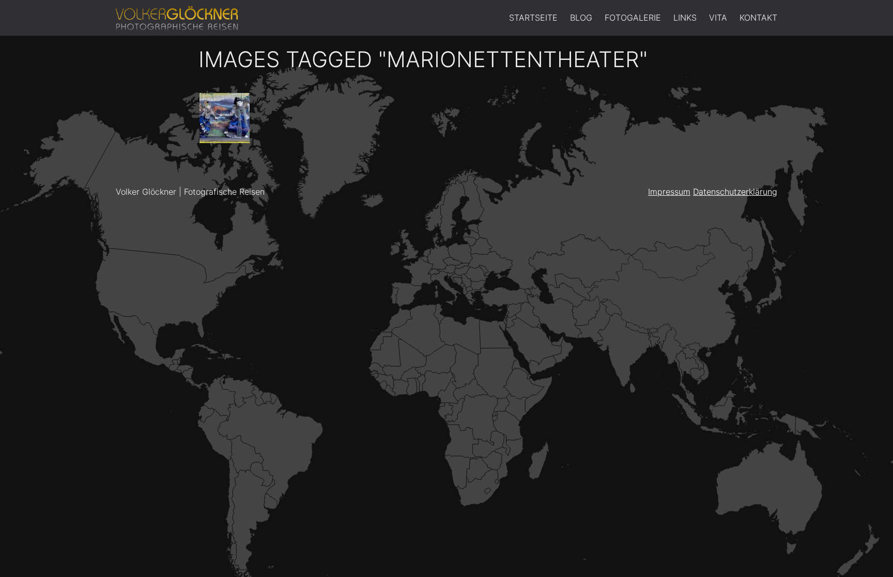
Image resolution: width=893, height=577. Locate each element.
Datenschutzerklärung (735, 191)
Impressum (669, 191)
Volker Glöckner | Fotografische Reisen (190, 191)
